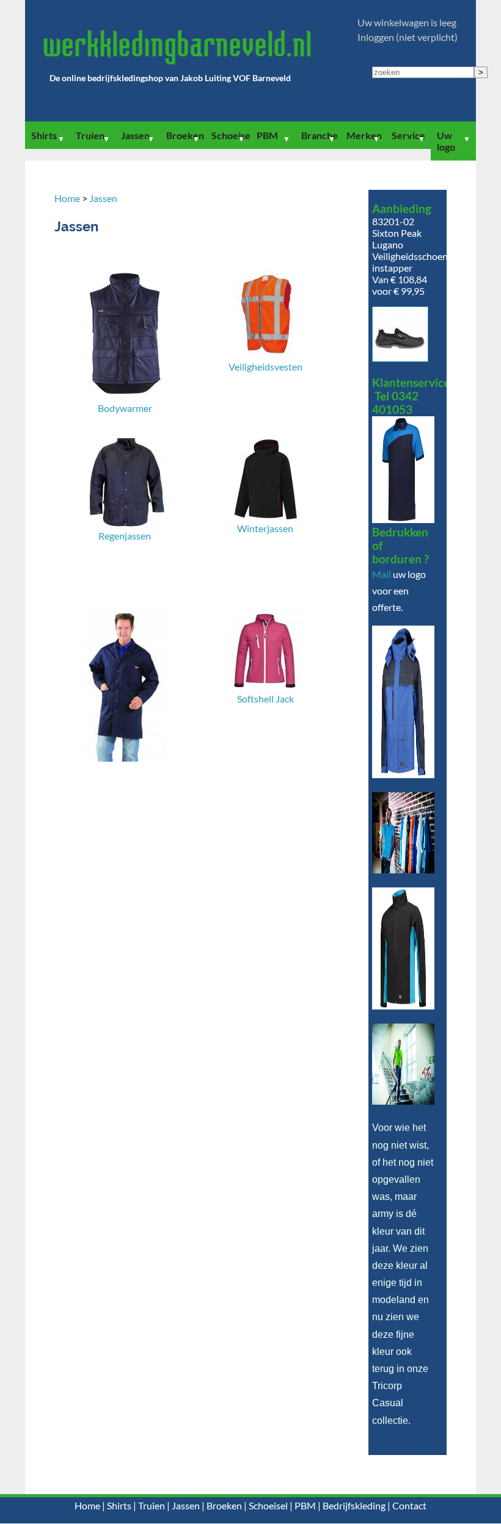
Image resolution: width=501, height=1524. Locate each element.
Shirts (44, 135)
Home (67, 198)
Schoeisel (230, 135)
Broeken (185, 135)
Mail (381, 574)
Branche (319, 135)
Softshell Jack (265, 698)
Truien (90, 135)
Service (408, 135)
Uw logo (446, 141)
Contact (409, 1505)
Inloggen (375, 37)
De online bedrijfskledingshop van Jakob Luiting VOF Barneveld (170, 78)
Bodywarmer (125, 408)
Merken (364, 135)
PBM (267, 135)
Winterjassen (265, 528)
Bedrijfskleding (354, 1505)
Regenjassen (124, 535)
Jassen (135, 135)
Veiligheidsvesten (265, 366)
